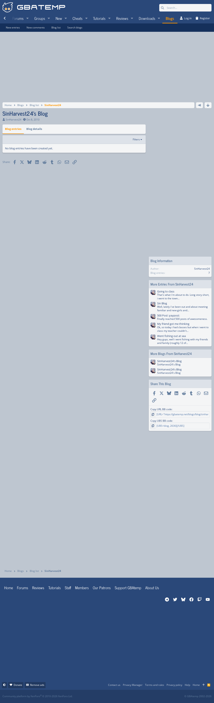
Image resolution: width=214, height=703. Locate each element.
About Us (152, 587)
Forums (22, 587)
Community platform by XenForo (38, 696)
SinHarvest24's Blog (169, 361)
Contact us (114, 685)
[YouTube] (147, 696)
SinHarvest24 (13, 119)
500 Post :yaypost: (168, 315)
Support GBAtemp (128, 587)
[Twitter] (138, 696)
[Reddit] (120, 696)
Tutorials (54, 587)
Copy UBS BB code (161, 421)
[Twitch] (129, 696)
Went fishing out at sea (171, 336)
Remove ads (37, 685)
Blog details (34, 129)
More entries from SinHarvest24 (171, 284)
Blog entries (13, 129)
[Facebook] (110, 696)
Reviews (38, 587)
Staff (68, 587)
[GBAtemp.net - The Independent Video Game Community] (34, 8)
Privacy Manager (133, 685)
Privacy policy (174, 685)
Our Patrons (102, 587)
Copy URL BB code (161, 409)
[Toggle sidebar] (199, 105)
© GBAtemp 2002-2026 (197, 696)
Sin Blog (162, 303)
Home (8, 587)
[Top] (203, 685)
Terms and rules (154, 685)
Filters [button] (136, 139)
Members (82, 587)
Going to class (165, 291)
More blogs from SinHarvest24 (171, 353)
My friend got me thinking (173, 324)
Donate (18, 685)
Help (187, 685)
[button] (27, 18)
